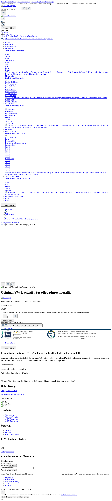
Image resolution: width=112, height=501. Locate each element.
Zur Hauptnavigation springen (43, 2)
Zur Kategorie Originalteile (14, 106)
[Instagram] (5, 444)
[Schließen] (2, 499)
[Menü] (3, 12)
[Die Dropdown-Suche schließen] (28, 8)
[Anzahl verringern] (5, 316)
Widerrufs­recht (10, 415)
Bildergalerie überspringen (10, 223)
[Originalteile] (58, 127)
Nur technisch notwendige (10, 497)
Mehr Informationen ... (69, 495)
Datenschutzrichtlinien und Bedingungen (48, 474)
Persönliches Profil (14, 36)
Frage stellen (7, 328)
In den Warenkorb (7, 320)
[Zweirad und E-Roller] (58, 194)
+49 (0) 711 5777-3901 (9, 391)
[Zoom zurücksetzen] (8, 284)
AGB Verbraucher (11, 419)
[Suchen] (24, 8)
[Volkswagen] (56, 298)
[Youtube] (10, 444)
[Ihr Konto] (3, 24)
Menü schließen (10, 28)
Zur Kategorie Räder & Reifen (15, 133)
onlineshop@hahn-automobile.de (12, 394)
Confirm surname (7, 468)
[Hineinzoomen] (12, 284)
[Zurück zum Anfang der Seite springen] (3, 492)
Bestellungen (32, 36)
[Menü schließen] (6, 80)
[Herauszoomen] (3, 284)
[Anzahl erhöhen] (15, 316)
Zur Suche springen (26, 2)
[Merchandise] (58, 100)
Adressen (24, 36)
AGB (7, 483)
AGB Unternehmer (12, 421)
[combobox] (11, 9)
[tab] (10, 343)
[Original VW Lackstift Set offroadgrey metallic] (18, 225)
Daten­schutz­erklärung (12, 434)
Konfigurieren (24, 497)
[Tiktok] (7, 444)
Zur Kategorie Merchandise (14, 78)
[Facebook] (2, 444)
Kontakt (8, 485)
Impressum (9, 432)
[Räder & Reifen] (58, 174)
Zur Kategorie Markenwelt (14, 50)
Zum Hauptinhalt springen (10, 2)
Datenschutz (9, 480)
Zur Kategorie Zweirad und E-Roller (18, 178)
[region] (56, 256)
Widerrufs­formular (11, 417)
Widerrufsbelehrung (12, 482)
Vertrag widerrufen (7, 452)
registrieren (8, 34)
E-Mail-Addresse (7, 461)
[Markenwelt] (58, 74)
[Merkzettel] (2, 21)
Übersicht (4, 36)
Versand (8, 430)
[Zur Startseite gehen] (8, 6)
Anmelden (4, 32)
